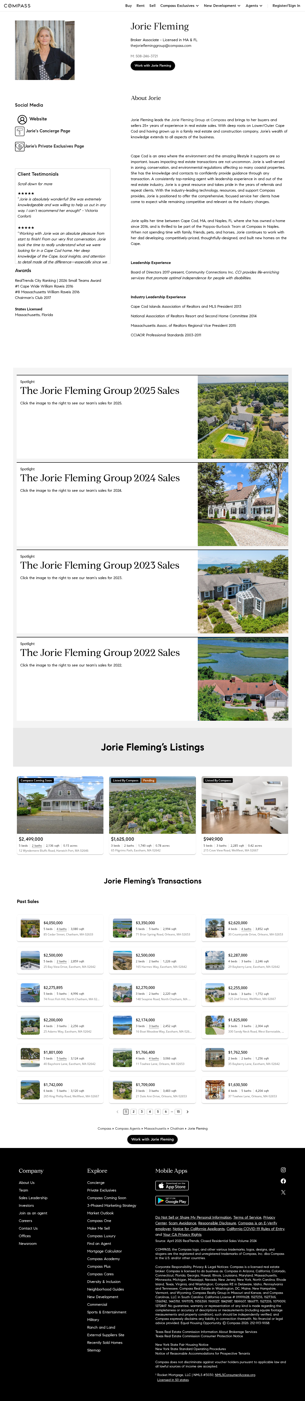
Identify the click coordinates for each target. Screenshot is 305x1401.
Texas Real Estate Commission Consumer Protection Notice (199, 1336)
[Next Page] (187, 1112)
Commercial (97, 1304)
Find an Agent (99, 1243)
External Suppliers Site (105, 1335)
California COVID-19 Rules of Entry (255, 1229)
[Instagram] (283, 1168)
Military (93, 1319)
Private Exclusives (101, 1190)
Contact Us (28, 1228)
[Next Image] (98, 805)
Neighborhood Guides (105, 1289)
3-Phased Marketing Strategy (111, 1205)
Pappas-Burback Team (222, 226)
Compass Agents (127, 1129)
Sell (152, 5)
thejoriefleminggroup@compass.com (161, 45)
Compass (104, 1129)
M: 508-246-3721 (144, 56)
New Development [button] (220, 5)
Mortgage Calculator (104, 1251)
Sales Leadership (33, 1198)
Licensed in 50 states (173, 1380)
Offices (25, 1236)
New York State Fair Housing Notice (181, 1345)
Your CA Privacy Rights (182, 1234)
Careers (25, 1220)
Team (23, 1190)
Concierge (96, 1182)
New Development (102, 1297)
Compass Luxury (101, 1236)
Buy (128, 5)
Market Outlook (100, 1213)
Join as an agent (33, 1213)
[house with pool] (243, 457)
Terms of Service (247, 1217)
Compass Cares (100, 1274)
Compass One (99, 1220)
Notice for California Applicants (199, 1229)
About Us (27, 1182)
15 (178, 1112)
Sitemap (94, 1350)
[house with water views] (243, 632)
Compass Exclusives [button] (177, 5)
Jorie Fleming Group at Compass (198, 120)
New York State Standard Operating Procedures (190, 1349)
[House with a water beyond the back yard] (243, 719)
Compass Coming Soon (106, 1198)
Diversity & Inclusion (104, 1281)
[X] (283, 1191)
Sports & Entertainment (106, 1312)
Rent (141, 5)
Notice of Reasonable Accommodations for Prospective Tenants (202, 1353)
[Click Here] (243, 544)
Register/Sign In (286, 5)
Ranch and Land (101, 1327)
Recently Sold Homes (104, 1342)
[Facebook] (283, 1180)
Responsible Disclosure (217, 1223)
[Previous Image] (22, 805)
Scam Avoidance (182, 1223)
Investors (26, 1205)
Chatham (177, 1129)
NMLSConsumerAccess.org (235, 1375)
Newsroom (28, 1243)
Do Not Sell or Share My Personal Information (193, 1217)
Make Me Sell (98, 1228)
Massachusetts (155, 1129)
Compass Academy (103, 1259)
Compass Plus (99, 1266)
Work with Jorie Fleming (153, 66)
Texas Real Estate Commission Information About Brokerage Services (206, 1332)
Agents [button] (252, 5)
